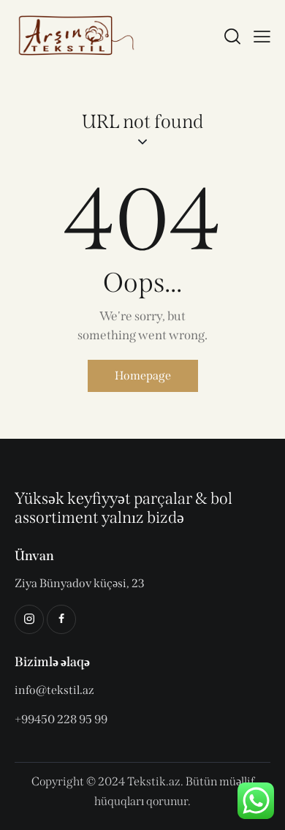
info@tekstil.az (54, 690)
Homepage (143, 375)
